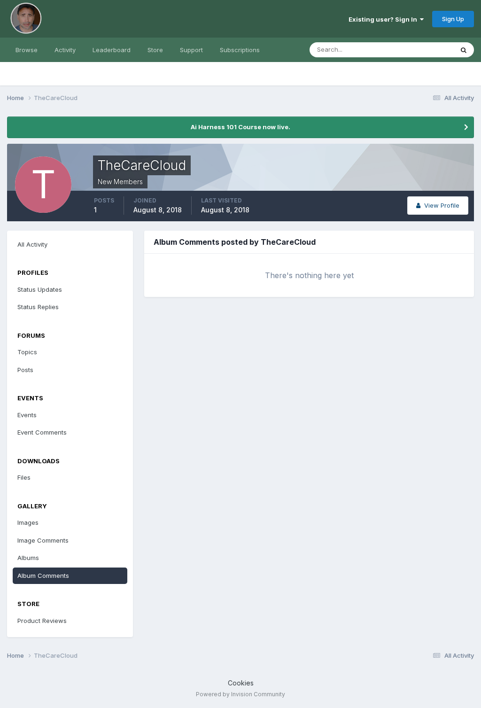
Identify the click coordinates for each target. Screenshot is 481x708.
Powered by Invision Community (240, 694)
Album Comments (43, 575)
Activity (65, 50)
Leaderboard (112, 50)
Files (24, 477)
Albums (28, 557)
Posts (25, 369)
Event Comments (42, 432)
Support (191, 50)
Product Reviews (42, 620)
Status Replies (38, 307)
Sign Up (453, 19)
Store (155, 50)
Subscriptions (240, 50)
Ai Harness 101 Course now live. (240, 127)
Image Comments (43, 540)
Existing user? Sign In (384, 19)
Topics (27, 352)
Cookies (241, 683)
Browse (27, 50)
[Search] (463, 49)
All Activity (32, 244)
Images (28, 522)
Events (27, 415)
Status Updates (419, 49)
